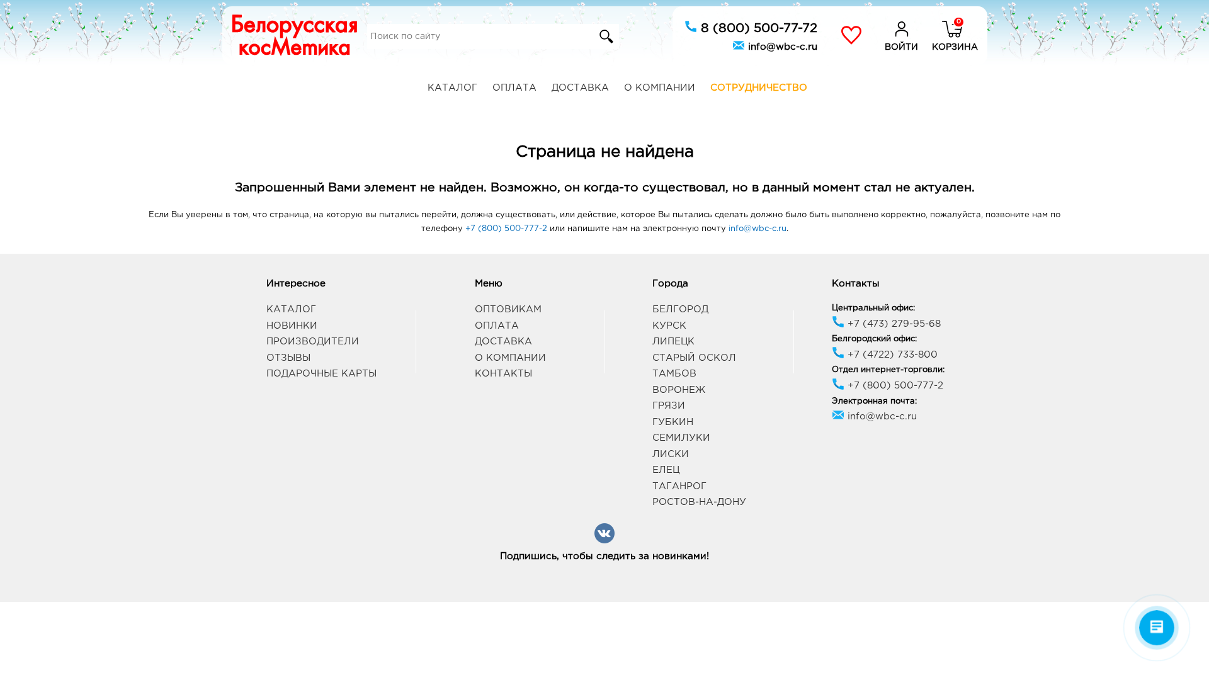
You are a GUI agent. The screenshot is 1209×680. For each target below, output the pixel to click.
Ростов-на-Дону (699, 502)
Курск (669, 326)
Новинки (291, 326)
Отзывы (288, 358)
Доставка (580, 88)
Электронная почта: (874, 401)
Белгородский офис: (874, 339)
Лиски (670, 454)
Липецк (673, 341)
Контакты (503, 374)
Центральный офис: (873, 308)
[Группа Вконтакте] (604, 541)
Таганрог (679, 486)
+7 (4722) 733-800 (891, 355)
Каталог (452, 88)
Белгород (680, 309)
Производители (312, 341)
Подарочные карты (321, 374)
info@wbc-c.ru (781, 47)
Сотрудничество (758, 88)
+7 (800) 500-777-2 (506, 228)
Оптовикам (508, 309)
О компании (659, 88)
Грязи (668, 406)
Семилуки (681, 438)
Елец (665, 470)
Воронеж (678, 390)
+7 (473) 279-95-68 (892, 324)
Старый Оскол (694, 358)
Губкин (672, 422)
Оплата (514, 88)
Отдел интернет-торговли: (888, 369)
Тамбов (674, 374)
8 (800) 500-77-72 (757, 28)
